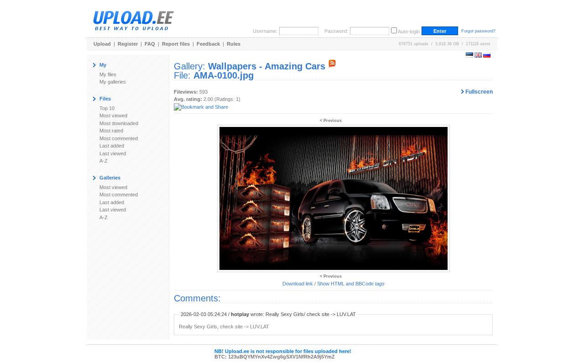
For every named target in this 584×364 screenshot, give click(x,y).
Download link (297, 283)
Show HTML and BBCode (351, 283)
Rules (233, 44)
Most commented (118, 138)
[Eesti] (469, 55)
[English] (478, 55)
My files (107, 74)
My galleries (112, 81)
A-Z (103, 161)
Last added (111, 145)
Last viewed (112, 153)
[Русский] (486, 55)
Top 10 (107, 108)
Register (128, 44)
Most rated (111, 130)
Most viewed (113, 115)
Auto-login (409, 31)
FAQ (150, 44)
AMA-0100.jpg (223, 75)
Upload (102, 44)
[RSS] (332, 66)
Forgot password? (478, 31)
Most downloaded (118, 123)
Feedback (208, 44)
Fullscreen (478, 92)
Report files (176, 44)
